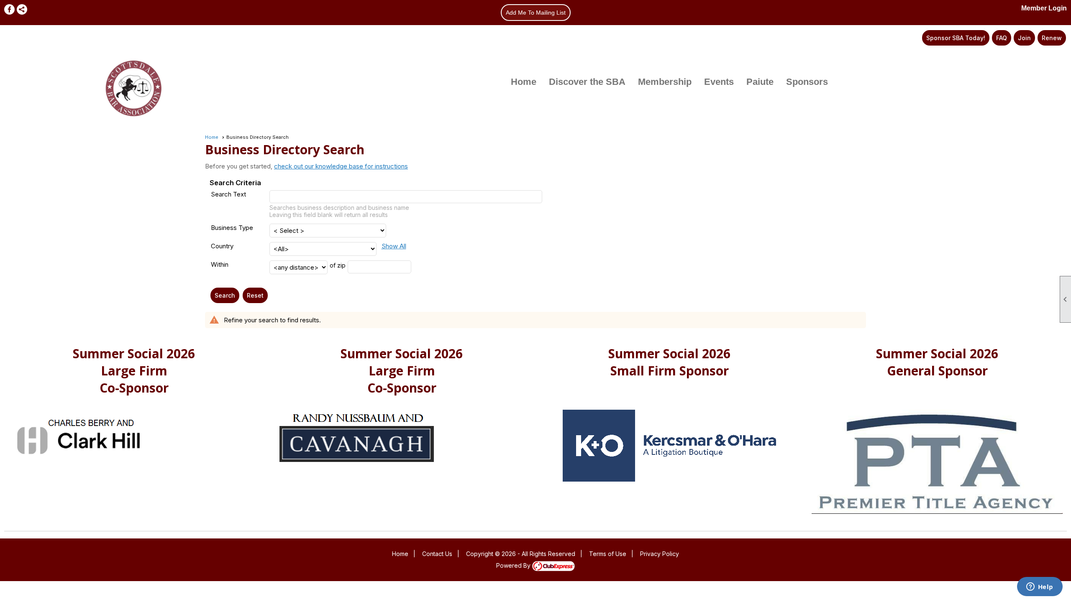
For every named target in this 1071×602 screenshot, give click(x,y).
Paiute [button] (760, 82)
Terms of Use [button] (607, 553)
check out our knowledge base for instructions (341, 166)
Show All (394, 246)
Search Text (228, 194)
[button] (225, 295)
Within (219, 264)
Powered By (514, 565)
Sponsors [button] (807, 82)
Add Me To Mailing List (536, 12)
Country (222, 246)
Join (1024, 37)
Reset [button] (255, 295)
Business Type (232, 228)
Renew (1052, 37)
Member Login (1044, 8)
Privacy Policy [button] (659, 553)
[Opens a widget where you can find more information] (1040, 587)
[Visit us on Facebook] (9, 9)
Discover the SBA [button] (587, 82)
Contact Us (437, 553)
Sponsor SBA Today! (955, 37)
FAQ (1001, 37)
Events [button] (719, 82)
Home (523, 82)
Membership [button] (665, 82)
